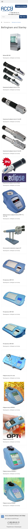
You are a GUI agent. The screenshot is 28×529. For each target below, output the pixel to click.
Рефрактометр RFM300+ (9, 407)
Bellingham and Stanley (16, 22)
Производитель (7, 22)
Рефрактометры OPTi (8, 439)
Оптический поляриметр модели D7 (12, 248)
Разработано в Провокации (14, 527)
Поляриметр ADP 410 (8, 280)
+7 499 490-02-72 (13, 522)
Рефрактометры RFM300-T (9, 471)
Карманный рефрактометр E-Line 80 (12, 119)
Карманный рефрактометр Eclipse (11, 183)
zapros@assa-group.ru (14, 14)
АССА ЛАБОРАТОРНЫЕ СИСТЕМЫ (15, 515)
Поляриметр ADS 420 (8, 343)
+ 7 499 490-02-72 (14, 12)
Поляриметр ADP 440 (8, 312)
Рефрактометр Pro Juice (9, 375)
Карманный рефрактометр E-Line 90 (12, 151)
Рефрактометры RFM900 (9, 503)
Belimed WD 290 (6, 55)
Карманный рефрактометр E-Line (11, 87)
